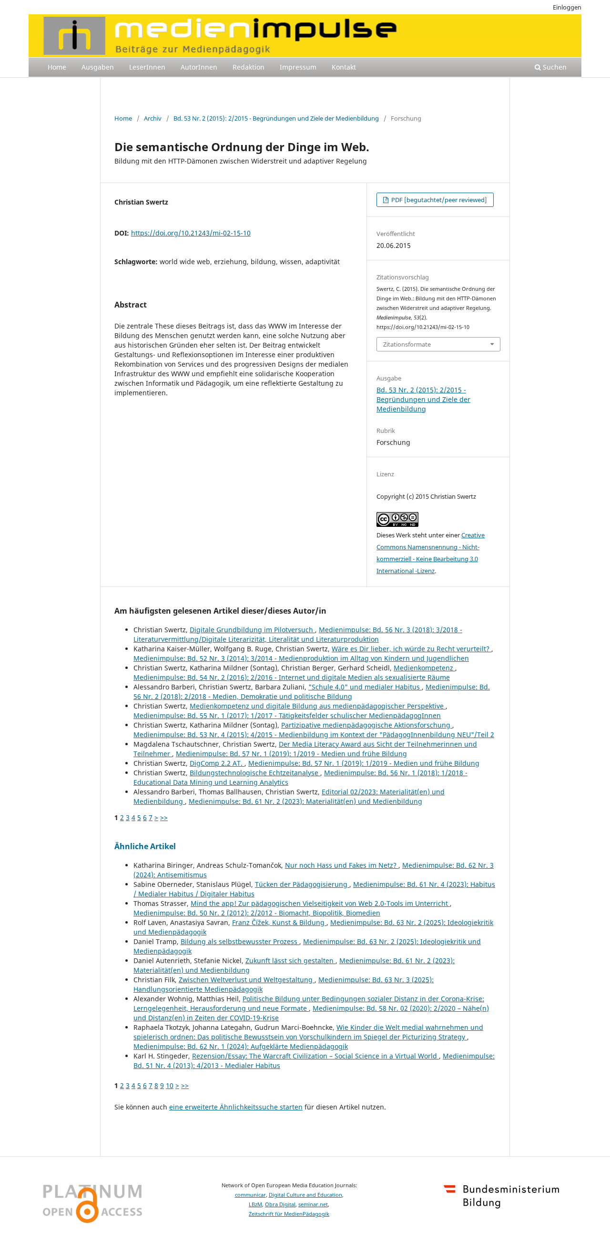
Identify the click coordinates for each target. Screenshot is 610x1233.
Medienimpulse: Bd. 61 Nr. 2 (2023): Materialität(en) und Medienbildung (305, 801)
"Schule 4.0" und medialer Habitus (365, 686)
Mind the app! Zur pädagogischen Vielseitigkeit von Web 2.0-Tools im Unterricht (320, 903)
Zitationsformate (407, 344)
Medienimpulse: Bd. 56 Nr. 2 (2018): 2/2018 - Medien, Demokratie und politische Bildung (311, 691)
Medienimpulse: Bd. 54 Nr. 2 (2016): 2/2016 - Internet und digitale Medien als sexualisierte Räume (291, 677)
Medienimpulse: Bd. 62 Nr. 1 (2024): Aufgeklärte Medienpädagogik (240, 1046)
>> (164, 817)
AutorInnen (199, 67)
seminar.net (313, 1204)
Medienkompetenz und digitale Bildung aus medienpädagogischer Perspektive (318, 705)
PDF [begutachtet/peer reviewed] (438, 199)
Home (57, 67)
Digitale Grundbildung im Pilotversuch (252, 629)
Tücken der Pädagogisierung (302, 884)
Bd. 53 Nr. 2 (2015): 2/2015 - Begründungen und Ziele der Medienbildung (276, 118)
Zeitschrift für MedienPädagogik (289, 1214)
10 (169, 1085)
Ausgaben (97, 67)
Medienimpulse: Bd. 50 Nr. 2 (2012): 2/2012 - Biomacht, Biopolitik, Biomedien (256, 912)
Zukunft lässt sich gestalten (290, 960)
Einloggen (567, 7)
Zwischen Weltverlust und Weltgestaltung (247, 979)
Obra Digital (280, 1204)
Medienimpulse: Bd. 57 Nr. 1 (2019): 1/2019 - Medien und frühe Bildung (291, 753)
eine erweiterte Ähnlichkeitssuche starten (236, 1106)
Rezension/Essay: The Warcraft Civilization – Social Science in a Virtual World (315, 1055)
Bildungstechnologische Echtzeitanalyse (255, 772)
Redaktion (248, 67)
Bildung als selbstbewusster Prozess (240, 941)
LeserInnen (147, 67)
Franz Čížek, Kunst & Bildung (279, 922)
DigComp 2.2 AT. (217, 763)
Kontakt (344, 67)
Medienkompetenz (424, 667)
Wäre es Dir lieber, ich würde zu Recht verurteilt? (411, 648)
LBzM (255, 1204)
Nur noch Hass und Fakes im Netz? (341, 865)
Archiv (153, 118)
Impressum (298, 67)
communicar (250, 1195)
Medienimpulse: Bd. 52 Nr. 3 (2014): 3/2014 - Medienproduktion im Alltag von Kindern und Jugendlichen (301, 658)
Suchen (554, 67)
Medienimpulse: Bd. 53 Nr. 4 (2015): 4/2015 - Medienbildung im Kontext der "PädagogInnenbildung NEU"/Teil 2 (313, 734)
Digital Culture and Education (305, 1195)
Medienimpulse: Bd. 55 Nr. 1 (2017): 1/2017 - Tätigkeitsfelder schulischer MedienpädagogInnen (287, 715)
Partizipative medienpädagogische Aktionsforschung (366, 725)
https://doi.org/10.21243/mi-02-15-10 (191, 232)
